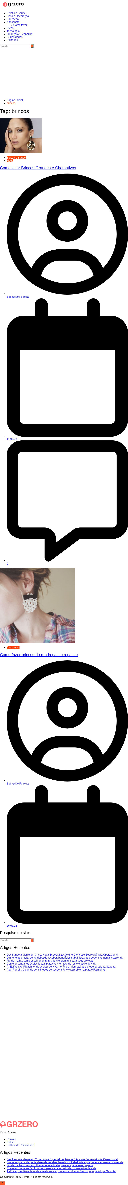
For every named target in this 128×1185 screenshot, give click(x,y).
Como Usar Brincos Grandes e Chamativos (38, 168)
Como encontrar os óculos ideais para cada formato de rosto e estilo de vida (51, 963)
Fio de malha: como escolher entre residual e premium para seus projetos (50, 960)
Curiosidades (14, 37)
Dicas (10, 28)
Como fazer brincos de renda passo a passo (39, 654)
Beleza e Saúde (16, 13)
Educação (13, 19)
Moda (10, 160)
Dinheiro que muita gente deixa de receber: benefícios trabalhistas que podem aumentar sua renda (65, 957)
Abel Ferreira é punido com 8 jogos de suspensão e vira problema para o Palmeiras (56, 969)
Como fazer (20, 25)
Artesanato (13, 22)
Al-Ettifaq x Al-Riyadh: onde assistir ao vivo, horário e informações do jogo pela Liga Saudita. (61, 966)
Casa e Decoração (18, 16)
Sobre (10, 1142)
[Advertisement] (64, 72)
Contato (11, 1139)
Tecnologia (13, 31)
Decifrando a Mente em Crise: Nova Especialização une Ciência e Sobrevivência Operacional (62, 954)
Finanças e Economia (19, 34)
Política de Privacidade (20, 1145)
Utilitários (12, 40)
